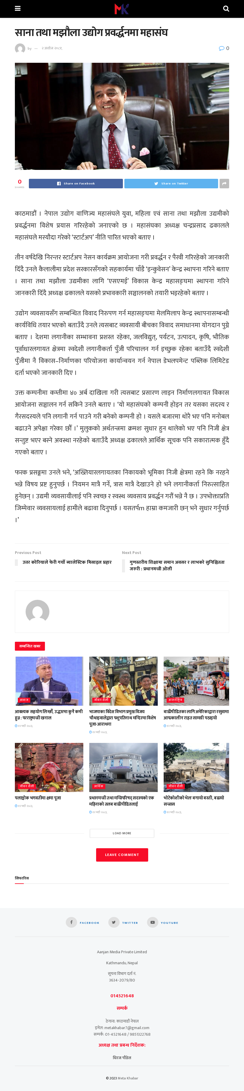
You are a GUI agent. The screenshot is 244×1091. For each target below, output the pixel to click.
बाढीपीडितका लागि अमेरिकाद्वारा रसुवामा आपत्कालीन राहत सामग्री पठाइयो (196, 715)
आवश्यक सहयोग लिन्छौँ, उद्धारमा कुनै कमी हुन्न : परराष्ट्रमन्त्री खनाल (49, 715)
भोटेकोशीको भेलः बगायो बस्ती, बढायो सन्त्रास (194, 801)
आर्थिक (99, 786)
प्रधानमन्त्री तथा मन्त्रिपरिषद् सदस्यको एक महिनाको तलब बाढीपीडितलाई (121, 801)
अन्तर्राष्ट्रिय (175, 700)
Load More (122, 833)
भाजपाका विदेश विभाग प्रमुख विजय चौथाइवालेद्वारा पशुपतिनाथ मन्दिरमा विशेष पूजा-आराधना (122, 718)
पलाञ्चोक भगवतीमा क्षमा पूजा (38, 798)
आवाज (24, 700)
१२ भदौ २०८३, (25, 726)
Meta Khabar (128, 1078)
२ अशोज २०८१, (52, 48)
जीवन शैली (101, 700)
